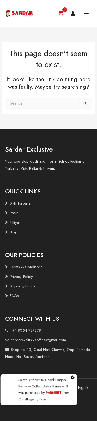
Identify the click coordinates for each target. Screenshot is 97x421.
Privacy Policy (21, 276)
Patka (14, 213)
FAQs (14, 296)
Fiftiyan (15, 222)
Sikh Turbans (20, 203)
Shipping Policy (22, 286)
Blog (13, 232)
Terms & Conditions (26, 267)
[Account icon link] (73, 13)
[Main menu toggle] (86, 13)
